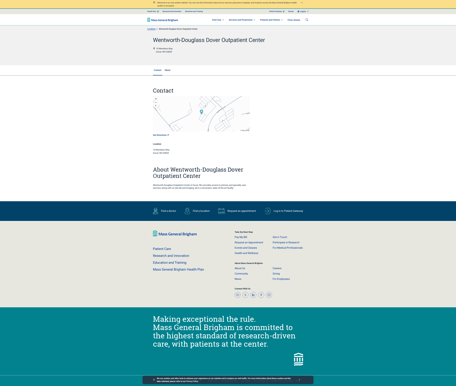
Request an (249, 242)
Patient (162, 249)
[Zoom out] (156, 102)
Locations (151, 29)
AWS (243, 130)
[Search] (307, 20)
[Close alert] (301, 3)
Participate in (286, 242)
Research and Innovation (172, 11)
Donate (291, 11)
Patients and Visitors (270, 20)
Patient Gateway (275, 11)
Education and (169, 263)
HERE (247, 130)
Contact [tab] (157, 70)
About (240, 268)
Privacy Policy (192, 381)
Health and (246, 253)
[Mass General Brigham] (162, 20)
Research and (171, 256)
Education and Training (194, 11)
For (281, 278)
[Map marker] (201, 112)
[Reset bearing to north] (156, 105)
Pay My (241, 237)
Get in (280, 237)
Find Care (216, 20)
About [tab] (167, 70)
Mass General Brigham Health (178, 269)
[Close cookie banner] (299, 379)
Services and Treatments (240, 20)
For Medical (288, 247)
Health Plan (151, 11)
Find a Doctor (294, 20)
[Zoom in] (156, 99)
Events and (246, 247)
